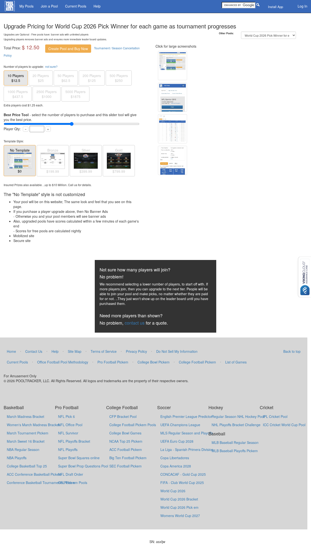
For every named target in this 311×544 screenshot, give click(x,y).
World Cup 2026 (172, 490)
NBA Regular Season (23, 449)
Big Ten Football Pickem (128, 457)
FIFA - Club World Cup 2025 (182, 482)
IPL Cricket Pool (275, 416)
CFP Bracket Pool (123, 416)
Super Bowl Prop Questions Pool (83, 466)
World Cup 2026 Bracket (179, 499)
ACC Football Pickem (125, 449)
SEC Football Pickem (125, 466)
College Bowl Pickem (154, 362)
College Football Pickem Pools (132, 424)
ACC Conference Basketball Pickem (34, 474)
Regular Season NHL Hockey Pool (238, 416)
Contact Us (33, 351)
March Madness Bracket (25, 416)
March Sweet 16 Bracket (25, 441)
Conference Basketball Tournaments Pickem (41, 482)
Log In (302, 6)
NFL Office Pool (70, 424)
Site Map (74, 351)
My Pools (26, 6)
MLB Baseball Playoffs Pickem (235, 450)
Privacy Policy (136, 351)
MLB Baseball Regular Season (235, 442)
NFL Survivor (68, 433)
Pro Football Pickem (112, 362)
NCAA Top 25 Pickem (125, 441)
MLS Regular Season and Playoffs (186, 433)
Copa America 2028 (175, 466)
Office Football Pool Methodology (62, 362)
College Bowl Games (125, 433)
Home (11, 351)
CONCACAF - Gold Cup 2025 (183, 474)
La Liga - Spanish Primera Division (186, 449)
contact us (135, 322)
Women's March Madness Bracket (33, 424)
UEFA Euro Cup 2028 (176, 441)
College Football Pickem (197, 362)
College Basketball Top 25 (27, 466)
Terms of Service (104, 351)
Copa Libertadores (174, 457)
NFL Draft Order (70, 474)
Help (97, 6)
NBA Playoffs (16, 457)
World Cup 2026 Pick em (179, 507)
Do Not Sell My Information (177, 351)
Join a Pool (49, 6)
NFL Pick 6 (66, 416)
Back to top (292, 351)
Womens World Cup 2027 (180, 515)
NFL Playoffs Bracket (74, 441)
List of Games (236, 362)
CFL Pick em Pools (72, 482)
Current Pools (75, 6)
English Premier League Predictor (186, 416)
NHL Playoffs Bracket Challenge (236, 424)
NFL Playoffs (68, 449)
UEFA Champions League (180, 424)
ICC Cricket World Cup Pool (284, 424)
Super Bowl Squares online (79, 457)
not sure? (51, 66)
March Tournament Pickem (27, 433)
